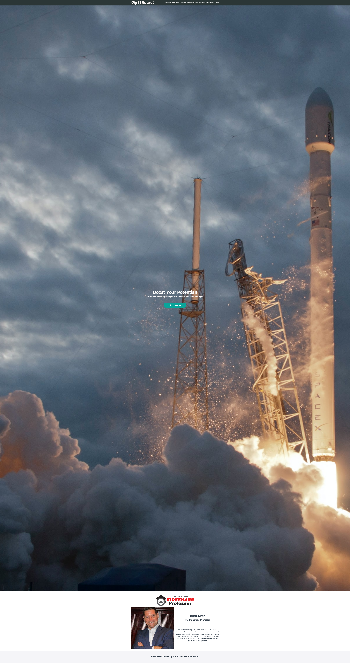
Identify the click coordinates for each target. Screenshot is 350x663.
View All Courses (175, 305)
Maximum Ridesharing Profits (189, 2)
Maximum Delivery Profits (206, 2)
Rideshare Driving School (172, 2)
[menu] (191, 3)
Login (217, 2)
